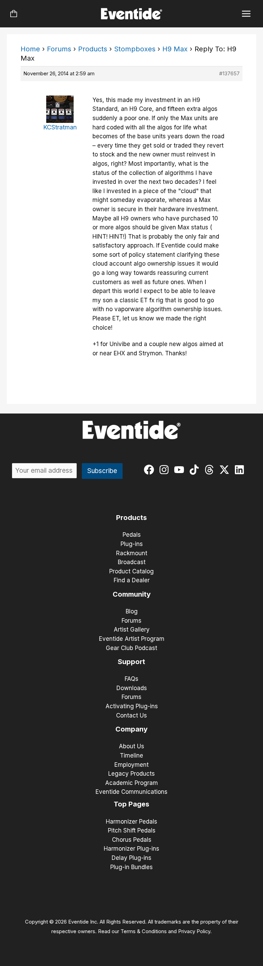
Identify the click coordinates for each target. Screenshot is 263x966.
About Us (131, 746)
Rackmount (131, 553)
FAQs (131, 678)
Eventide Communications (131, 791)
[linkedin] (241, 470)
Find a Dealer (132, 580)
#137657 (229, 73)
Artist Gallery (132, 629)
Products (92, 49)
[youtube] (180, 470)
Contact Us (131, 715)
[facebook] (150, 470)
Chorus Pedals (131, 839)
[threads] (210, 470)
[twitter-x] (226, 470)
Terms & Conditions (144, 931)
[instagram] (165, 470)
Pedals (132, 534)
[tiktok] (195, 470)
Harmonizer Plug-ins (131, 848)
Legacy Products (131, 773)
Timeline (131, 755)
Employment (131, 764)
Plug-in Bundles (131, 867)
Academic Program (131, 782)
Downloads (131, 688)
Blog (132, 611)
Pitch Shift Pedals (131, 830)
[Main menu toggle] (246, 14)
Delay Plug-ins (131, 857)
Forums (59, 49)
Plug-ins (132, 544)
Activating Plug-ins (131, 706)
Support (131, 662)
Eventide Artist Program (131, 638)
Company (131, 729)
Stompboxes (134, 49)
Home (30, 49)
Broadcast (132, 562)
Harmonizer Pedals (131, 821)
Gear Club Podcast (131, 648)
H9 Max (175, 49)
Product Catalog (131, 571)
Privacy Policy (194, 931)
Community (132, 594)
